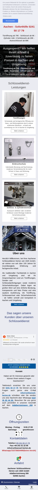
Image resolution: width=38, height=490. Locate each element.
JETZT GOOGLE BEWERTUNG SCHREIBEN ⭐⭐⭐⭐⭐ (19, 366)
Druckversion (8, 482)
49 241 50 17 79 (23, 443)
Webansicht (32, 484)
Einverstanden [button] (10, 20)
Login (35, 482)
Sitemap (17, 482)
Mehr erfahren (19, 131)
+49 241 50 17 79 (26, 74)
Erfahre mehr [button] (7, 16)
